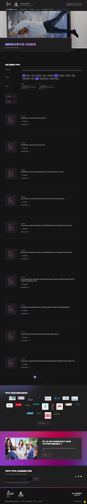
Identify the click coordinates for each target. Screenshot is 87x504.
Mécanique (61, 75)
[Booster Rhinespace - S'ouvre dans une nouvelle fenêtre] (66, 399)
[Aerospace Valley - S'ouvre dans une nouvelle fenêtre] (12, 399)
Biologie (28, 75)
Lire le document (25, 124)
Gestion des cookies (29, 501)
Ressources (58, 9)
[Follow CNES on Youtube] (81, 477)
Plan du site (22, 501)
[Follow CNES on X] (76, 477)
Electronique (38, 75)
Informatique (50, 75)
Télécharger (25, 121)
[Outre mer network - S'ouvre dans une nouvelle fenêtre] (77, 404)
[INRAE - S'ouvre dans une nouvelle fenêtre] (36, 404)
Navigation (68, 75)
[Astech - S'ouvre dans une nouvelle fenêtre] (30, 400)
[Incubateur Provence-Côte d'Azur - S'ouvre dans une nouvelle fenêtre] (27, 405)
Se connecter (64, 9)
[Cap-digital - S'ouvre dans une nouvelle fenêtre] (18, 405)
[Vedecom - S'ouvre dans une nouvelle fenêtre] (57, 414)
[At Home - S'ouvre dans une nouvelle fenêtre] (39, 397)
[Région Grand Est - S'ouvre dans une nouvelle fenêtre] (30, 413)
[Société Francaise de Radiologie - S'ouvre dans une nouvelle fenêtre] (48, 418)
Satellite (37, 78)
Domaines (32, 9)
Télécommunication (44, 78)
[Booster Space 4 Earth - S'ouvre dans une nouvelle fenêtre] (9, 406)
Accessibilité (40, 501)
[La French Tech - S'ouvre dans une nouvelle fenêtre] (52, 409)
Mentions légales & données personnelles (12, 501)
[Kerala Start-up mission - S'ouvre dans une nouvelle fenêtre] (45, 409)
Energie (44, 75)
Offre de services (23, 9)
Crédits (35, 501)
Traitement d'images (54, 78)
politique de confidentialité (18, 482)
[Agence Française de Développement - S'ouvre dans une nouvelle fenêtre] (21, 398)
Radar (32, 78)
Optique (73, 75)
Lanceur (56, 75)
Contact (45, 455)
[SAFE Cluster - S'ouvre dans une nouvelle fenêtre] (39, 414)
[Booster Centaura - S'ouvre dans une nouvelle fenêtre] (48, 399)
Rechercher (7, 69)
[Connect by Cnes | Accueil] (12, 9)
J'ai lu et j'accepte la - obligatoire (17, 482)
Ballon (24, 75)
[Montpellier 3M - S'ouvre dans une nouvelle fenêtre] (68, 404)
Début (23, 83)
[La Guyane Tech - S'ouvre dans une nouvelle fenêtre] (59, 409)
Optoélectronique (26, 78)
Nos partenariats (42, 423)
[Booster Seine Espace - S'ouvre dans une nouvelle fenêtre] (75, 399)
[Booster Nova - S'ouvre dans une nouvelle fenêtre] (57, 399)
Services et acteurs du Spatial (47, 9)
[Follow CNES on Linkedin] (78, 477)
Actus (38, 9)
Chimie (32, 75)
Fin (39, 83)
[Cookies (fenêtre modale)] (85, 502)
